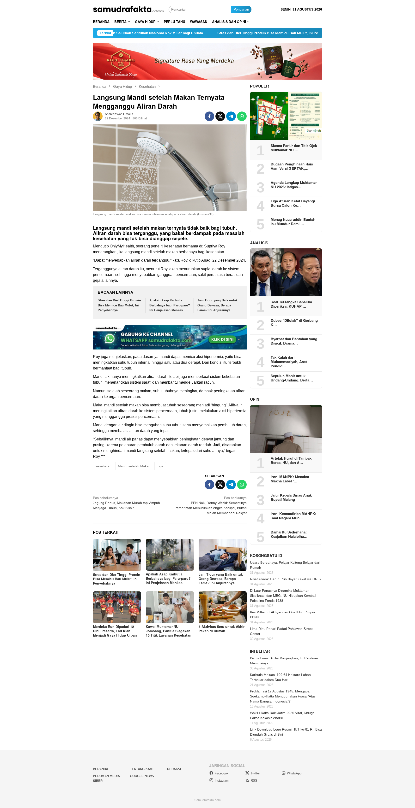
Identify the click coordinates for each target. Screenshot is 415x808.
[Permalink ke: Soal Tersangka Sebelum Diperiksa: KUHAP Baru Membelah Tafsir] (286, 272)
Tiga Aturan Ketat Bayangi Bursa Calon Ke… (293, 203)
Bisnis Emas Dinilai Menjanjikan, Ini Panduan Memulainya (284, 660)
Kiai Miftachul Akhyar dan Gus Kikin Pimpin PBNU (282, 614)
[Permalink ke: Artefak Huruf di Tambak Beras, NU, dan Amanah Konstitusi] (286, 429)
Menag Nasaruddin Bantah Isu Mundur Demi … (293, 221)
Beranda (100, 769)
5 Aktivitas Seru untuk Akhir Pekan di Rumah (221, 628)
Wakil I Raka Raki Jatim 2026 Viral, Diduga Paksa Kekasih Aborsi (282, 715)
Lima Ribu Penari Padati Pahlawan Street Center (281, 631)
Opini (255, 399)
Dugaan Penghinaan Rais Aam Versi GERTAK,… (292, 166)
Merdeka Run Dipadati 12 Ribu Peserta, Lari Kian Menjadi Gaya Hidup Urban (115, 631)
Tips (160, 466)
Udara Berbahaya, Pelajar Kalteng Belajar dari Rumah (285, 565)
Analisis (259, 243)
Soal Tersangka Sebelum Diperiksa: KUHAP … (291, 304)
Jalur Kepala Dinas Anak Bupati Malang (291, 497)
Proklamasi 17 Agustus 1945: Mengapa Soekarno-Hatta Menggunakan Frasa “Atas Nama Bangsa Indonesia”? (283, 696)
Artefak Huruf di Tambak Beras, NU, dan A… (291, 460)
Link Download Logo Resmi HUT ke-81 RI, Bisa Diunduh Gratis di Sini (286, 731)
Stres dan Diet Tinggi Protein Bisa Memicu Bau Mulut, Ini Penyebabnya (241, 33)
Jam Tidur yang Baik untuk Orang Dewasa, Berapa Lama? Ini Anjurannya (217, 305)
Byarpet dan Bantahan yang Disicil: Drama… (294, 341)
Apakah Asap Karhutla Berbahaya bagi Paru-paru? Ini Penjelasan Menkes (169, 305)
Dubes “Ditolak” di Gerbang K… (294, 322)
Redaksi (174, 769)
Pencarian (241, 9)
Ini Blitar (260, 651)
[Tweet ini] (220, 116)
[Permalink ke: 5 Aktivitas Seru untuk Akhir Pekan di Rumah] (223, 607)
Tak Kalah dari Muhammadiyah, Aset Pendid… (289, 361)
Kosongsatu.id (266, 555)
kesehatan (103, 466)
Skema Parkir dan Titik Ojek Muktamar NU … (294, 147)
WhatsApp (294, 773)
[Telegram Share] (231, 116)
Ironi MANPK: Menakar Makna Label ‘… (290, 478)
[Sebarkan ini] (209, 116)
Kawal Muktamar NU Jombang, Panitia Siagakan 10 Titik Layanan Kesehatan (168, 631)
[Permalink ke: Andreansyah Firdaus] (98, 116)
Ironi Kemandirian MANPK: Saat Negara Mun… (293, 515)
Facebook (221, 773)
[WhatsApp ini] (242, 116)
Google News (142, 776)
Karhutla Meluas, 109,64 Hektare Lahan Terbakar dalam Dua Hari (280, 677)
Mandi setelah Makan (134, 466)
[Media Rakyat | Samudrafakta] (131, 9)
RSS (254, 780)
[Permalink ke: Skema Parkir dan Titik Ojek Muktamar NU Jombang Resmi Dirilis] (286, 116)
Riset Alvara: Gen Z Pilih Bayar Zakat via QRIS (285, 579)
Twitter (255, 773)
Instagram (222, 780)
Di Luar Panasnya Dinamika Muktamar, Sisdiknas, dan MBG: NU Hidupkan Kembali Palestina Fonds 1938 (283, 596)
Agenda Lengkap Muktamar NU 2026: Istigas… (294, 184)
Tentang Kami (141, 769)
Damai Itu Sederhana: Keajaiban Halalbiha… (289, 534)
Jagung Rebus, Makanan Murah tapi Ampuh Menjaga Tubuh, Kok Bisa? (126, 503)
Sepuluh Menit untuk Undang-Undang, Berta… (292, 378)
